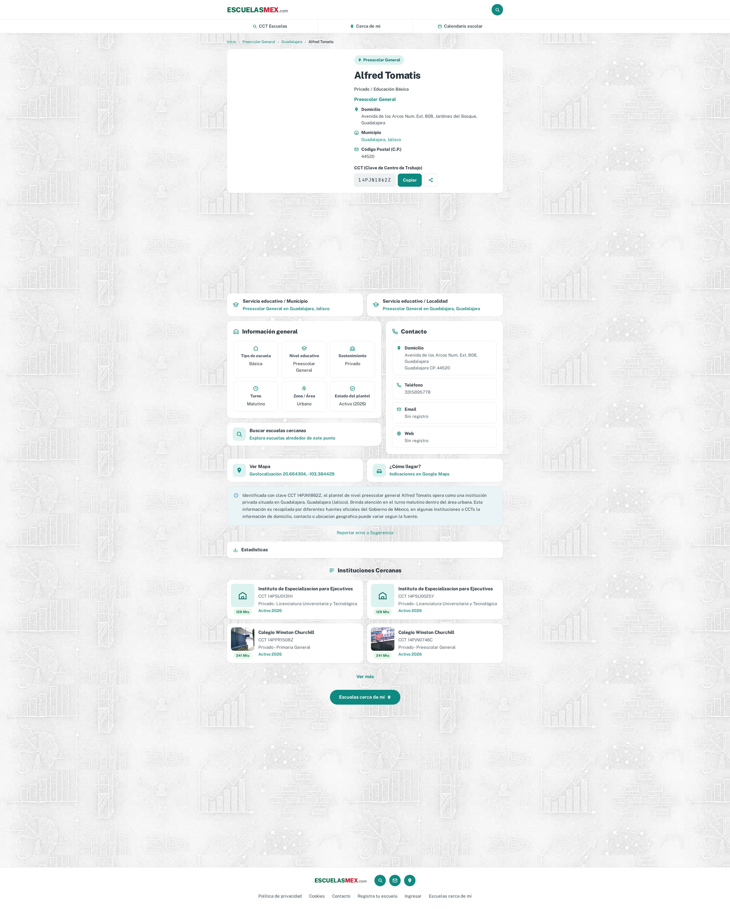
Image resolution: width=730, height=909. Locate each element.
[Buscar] (497, 9)
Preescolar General (258, 42)
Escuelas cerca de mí (450, 896)
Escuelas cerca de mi (362, 697)
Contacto (341, 896)
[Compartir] (430, 180)
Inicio (231, 42)
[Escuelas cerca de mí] (409, 880)
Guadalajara (291, 42)
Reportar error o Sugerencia (365, 532)
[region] (290, 120)
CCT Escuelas (273, 26)
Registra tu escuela (377, 896)
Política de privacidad (280, 896)
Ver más (365, 676)
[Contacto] (395, 880)
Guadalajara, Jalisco (381, 139)
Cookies (317, 896)
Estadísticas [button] (254, 549)
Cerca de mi (368, 26)
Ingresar (413, 896)
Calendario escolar (463, 26)
